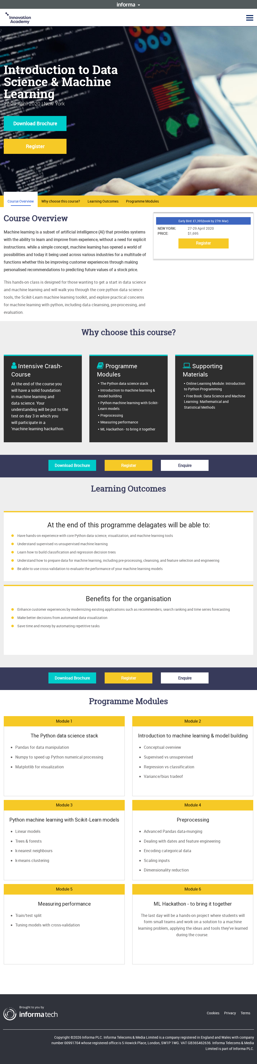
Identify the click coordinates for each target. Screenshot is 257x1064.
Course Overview (21, 201)
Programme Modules (142, 201)
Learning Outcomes (103, 201)
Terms (245, 1013)
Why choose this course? (60, 201)
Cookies (213, 1013)
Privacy (230, 1013)
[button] (249, 17)
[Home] (18, 18)
